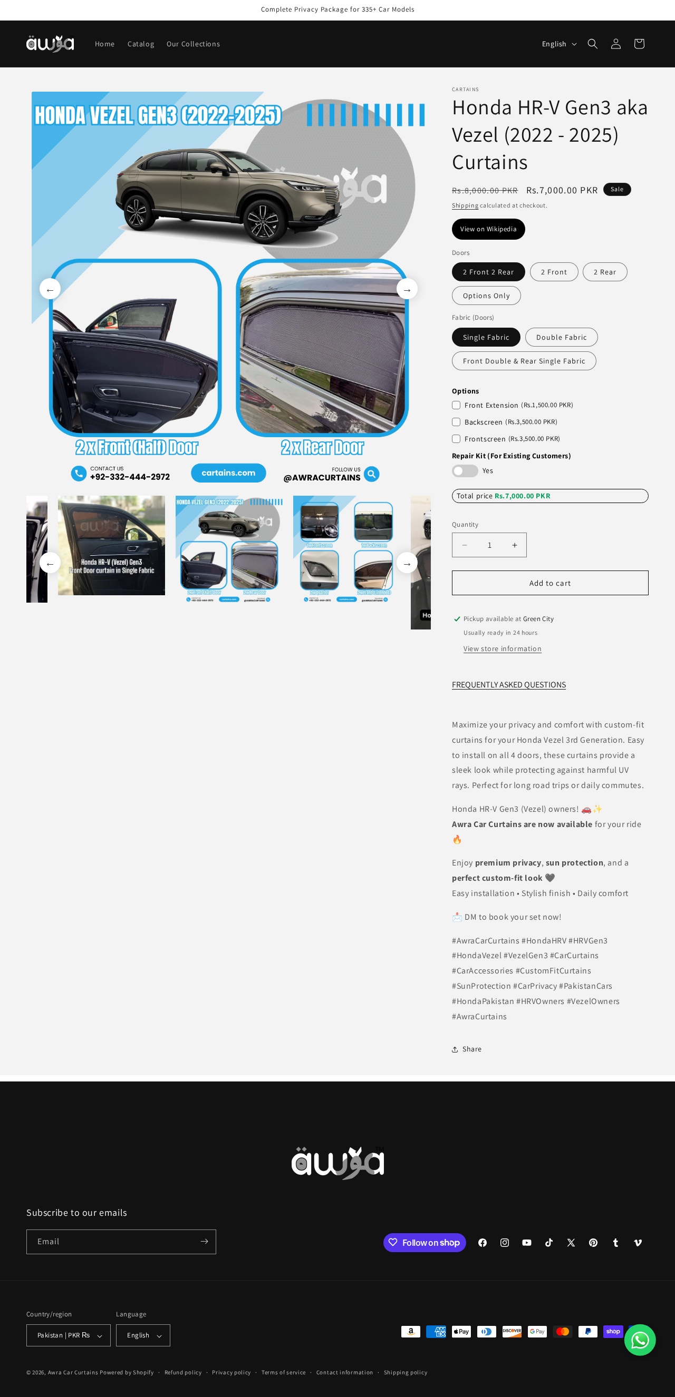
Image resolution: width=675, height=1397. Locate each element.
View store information (503, 648)
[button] (592, 43)
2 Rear (605, 272)
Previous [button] (50, 288)
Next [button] (407, 288)
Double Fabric (561, 337)
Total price (476, 495)
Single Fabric (486, 337)
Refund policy (183, 1372)
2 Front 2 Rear (488, 272)
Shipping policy (406, 1372)
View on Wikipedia (488, 229)
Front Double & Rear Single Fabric (524, 361)
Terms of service (284, 1372)
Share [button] (472, 1049)
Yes (488, 471)
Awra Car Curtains (73, 1372)
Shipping (465, 205)
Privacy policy (231, 1372)
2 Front (554, 272)
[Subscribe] (204, 1241)
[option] (229, 288)
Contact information (344, 1372)
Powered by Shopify (127, 1372)
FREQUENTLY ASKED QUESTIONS (509, 685)
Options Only (486, 296)
